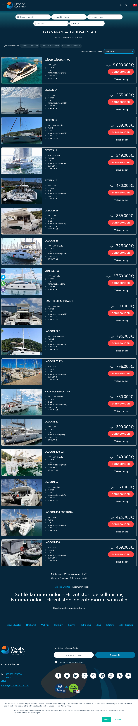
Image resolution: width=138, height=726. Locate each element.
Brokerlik (31, 624)
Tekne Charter (13, 624)
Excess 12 (51, 180)
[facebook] (58, 676)
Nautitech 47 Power (59, 300)
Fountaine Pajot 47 (57, 391)
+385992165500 (13, 674)
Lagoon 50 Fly (54, 361)
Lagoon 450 (52, 542)
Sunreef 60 (52, 270)
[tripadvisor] (128, 676)
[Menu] (2, 5)
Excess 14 (51, 89)
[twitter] (67, 676)
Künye (71, 624)
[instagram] (85, 676)
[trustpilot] (120, 676)
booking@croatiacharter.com (15, 685)
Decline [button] (118, 719)
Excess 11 (51, 150)
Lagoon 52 (51, 481)
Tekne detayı (121, 79)
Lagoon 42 (51, 421)
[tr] (133, 5)
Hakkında (85, 624)
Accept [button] (106, 719)
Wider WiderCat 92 (57, 59)
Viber (3, 680)
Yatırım (45, 624)
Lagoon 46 (51, 240)
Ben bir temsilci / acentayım (71, 662)
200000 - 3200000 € (29, 46)
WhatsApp (6, 677)
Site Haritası (126, 624)
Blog (98, 624)
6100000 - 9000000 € (71, 46)
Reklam (58, 624)
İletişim (110, 624)
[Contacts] (120, 5)
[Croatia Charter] (16, 5)
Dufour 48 (52, 210)
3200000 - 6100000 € (50, 46)
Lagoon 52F (52, 331)
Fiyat (120, 64)
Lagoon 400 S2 (54, 451)
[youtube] (111, 676)
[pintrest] (93, 676)
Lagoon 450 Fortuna (59, 512)
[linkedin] (76, 676)
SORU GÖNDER (121, 72)
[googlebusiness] (102, 676)
